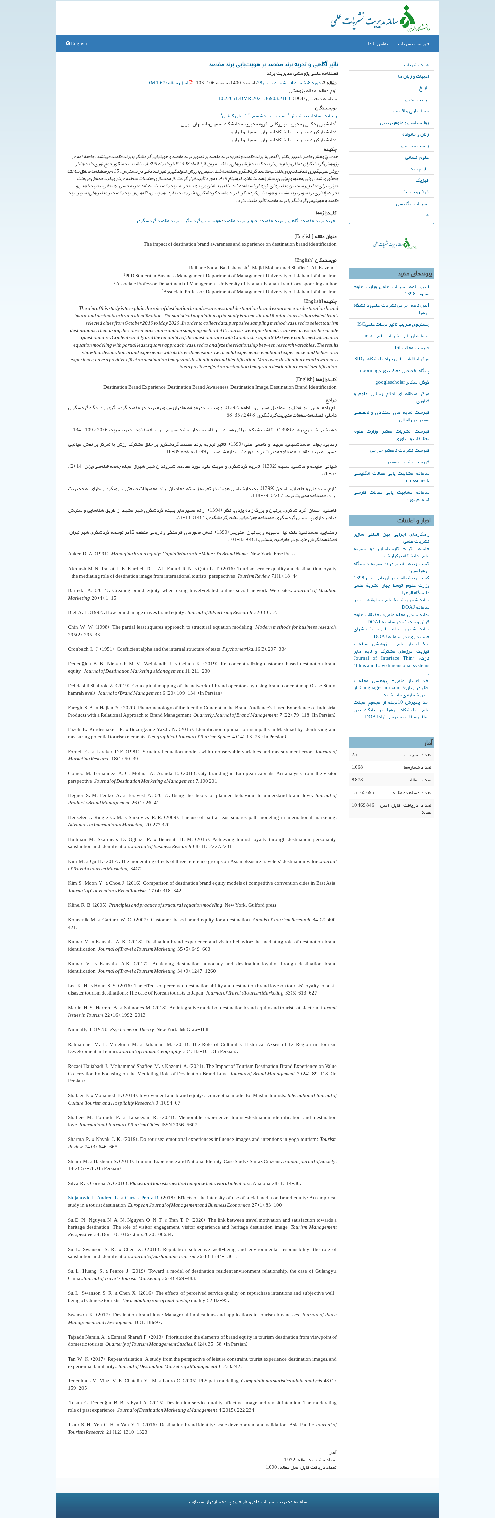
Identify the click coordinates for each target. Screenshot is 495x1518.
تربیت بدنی (417, 99)
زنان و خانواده (415, 134)
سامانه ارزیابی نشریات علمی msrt (397, 335)
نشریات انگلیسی (412, 203)
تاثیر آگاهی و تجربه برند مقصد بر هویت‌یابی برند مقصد (273, 63)
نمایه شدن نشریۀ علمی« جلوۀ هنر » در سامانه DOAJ (391, 603)
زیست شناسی (415, 145)
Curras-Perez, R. (142, 1197)
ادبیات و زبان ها (413, 76)
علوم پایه (419, 168)
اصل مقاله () (169, 82)
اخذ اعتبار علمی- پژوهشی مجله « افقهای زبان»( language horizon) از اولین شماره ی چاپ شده (391, 688)
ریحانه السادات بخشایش (313, 115)
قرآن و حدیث (416, 191)
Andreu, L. (108, 1197)
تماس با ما (378, 43)
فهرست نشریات (413, 43)
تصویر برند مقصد (241, 220)
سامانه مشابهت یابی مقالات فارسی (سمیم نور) (391, 495)
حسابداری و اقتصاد (410, 110)
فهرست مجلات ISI (412, 347)
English (78, 43)
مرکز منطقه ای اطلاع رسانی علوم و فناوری (391, 397)
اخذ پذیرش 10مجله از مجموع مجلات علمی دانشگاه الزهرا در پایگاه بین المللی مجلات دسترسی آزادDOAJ (391, 709)
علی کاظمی (232, 115)
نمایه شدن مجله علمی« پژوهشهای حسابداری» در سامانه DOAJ (391, 632)
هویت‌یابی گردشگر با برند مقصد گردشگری (179, 220)
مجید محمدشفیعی (266, 115)
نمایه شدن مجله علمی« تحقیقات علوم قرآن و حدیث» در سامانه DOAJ (391, 618)
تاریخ (424, 87)
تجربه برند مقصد (319, 220)
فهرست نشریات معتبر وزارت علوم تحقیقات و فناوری (391, 434)
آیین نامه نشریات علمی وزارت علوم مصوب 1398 (391, 290)
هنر (425, 214)
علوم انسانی (417, 157)
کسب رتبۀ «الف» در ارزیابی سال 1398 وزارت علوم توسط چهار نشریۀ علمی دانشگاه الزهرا (391, 585)
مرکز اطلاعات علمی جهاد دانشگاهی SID (391, 358)
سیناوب (196, 1501)
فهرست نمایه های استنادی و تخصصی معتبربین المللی (391, 415)
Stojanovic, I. (81, 1197)
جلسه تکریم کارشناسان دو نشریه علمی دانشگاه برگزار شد (391, 552)
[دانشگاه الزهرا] (391, 243)
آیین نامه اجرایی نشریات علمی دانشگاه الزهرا (391, 308)
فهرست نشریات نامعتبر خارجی (399, 450)
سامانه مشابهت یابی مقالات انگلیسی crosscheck (391, 476)
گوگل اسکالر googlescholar (402, 382)
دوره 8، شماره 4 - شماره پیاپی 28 (289, 82)
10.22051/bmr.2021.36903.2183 (254, 98)
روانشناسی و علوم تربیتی (404, 122)
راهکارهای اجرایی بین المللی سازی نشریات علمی (391, 537)
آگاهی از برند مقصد (280, 220)
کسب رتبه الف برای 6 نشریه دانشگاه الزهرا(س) (391, 566)
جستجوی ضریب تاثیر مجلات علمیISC (393, 324)
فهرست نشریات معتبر (408, 461)
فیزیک (422, 180)
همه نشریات (416, 64)
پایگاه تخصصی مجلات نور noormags (394, 370)
